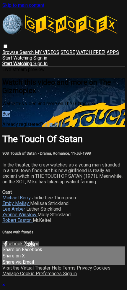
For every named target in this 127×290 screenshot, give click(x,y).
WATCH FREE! (90, 52)
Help (57, 268)
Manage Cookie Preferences (32, 273)
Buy (6, 114)
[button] (5, 46)
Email (33, 243)
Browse (10, 52)
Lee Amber (14, 209)
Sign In (40, 63)
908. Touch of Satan (20, 153)
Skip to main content (23, 5)
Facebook (13, 243)
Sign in (40, 58)
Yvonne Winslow (20, 214)
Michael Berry (17, 198)
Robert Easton (17, 220)
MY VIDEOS (47, 52)
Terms (70, 268)
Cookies (101, 268)
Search (27, 52)
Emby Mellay (16, 203)
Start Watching (17, 58)
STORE (68, 52)
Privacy (85, 268)
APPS (113, 52)
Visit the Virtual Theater (26, 268)
